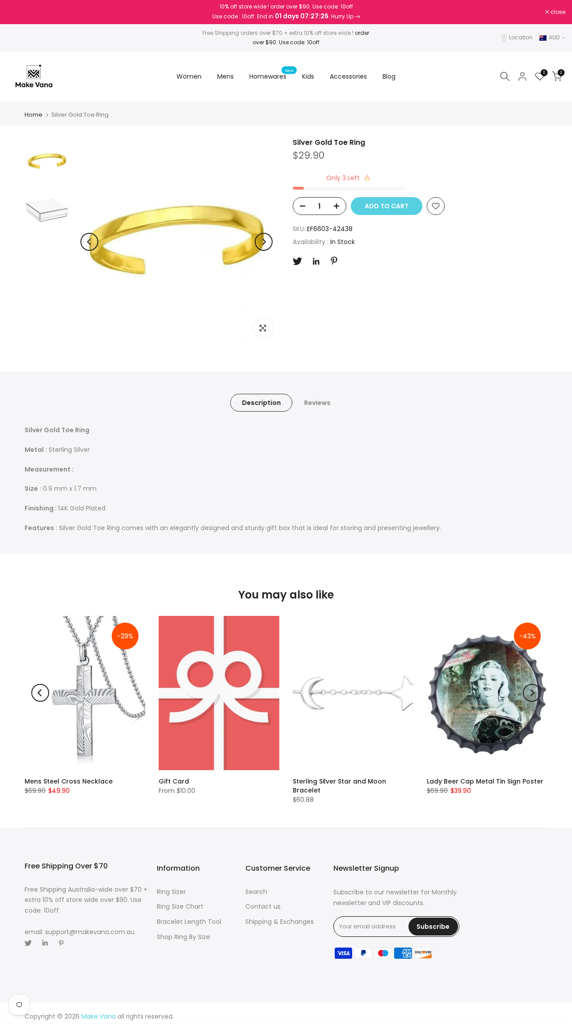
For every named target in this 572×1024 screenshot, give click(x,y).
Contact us (263, 906)
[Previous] (89, 242)
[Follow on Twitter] (297, 261)
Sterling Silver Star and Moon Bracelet (339, 786)
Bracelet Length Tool (189, 921)
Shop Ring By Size (183, 936)
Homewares (271, 76)
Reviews (317, 402)
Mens (225, 76)
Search (256, 891)
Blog (389, 76)
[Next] (264, 242)
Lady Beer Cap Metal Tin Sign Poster (485, 781)
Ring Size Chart (180, 906)
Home (33, 114)
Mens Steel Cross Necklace (69, 781)
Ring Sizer (171, 891)
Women (189, 76)
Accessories (348, 76)
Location (521, 37)
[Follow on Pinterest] (334, 261)
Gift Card (174, 781)
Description (261, 402)
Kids (308, 76)
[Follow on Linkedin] (316, 261)
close (19, 12)
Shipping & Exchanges (279, 921)
